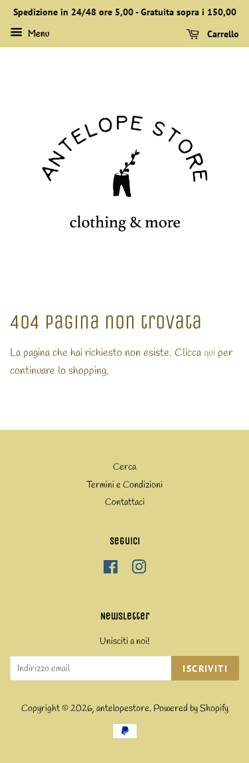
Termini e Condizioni (124, 485)
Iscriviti (205, 669)
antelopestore (122, 708)
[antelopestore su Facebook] (110, 570)
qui (209, 353)
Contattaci (125, 502)
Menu (37, 34)
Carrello (222, 34)
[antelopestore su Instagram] (138, 570)
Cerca (124, 467)
